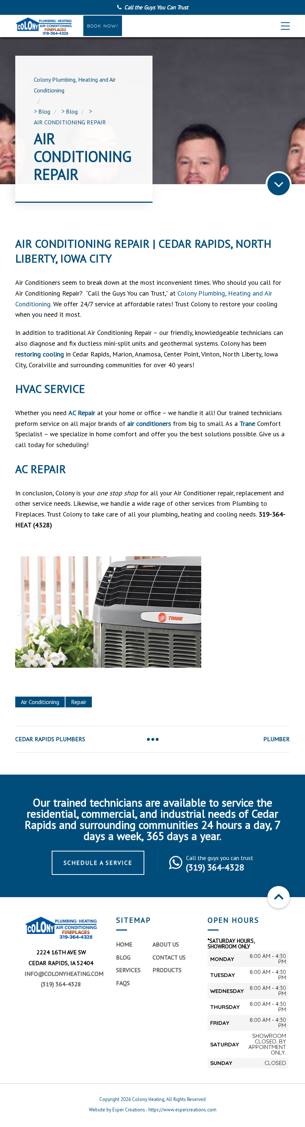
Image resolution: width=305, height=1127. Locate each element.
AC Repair (81, 412)
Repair (78, 702)
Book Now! (102, 26)
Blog (123, 957)
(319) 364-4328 (61, 984)
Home (124, 944)
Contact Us (169, 957)
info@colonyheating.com (64, 973)
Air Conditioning (40, 702)
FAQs (123, 983)
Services (128, 970)
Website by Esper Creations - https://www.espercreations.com (152, 1110)
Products (167, 970)
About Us (165, 944)
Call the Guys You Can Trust (156, 7)
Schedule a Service (98, 862)
